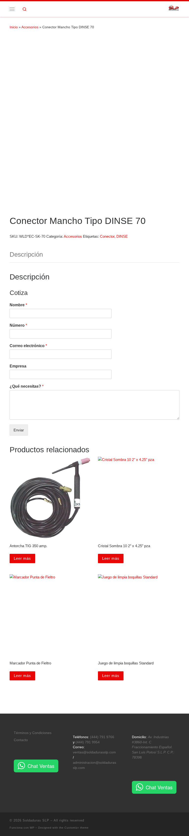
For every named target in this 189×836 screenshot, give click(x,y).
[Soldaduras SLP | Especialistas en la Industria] (173, 8)
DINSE (122, 236)
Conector (107, 236)
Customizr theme (76, 827)
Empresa (18, 366)
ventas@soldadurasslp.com (94, 752)
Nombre (18, 305)
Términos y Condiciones (32, 733)
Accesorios (29, 27)
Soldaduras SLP (36, 820)
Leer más (22, 558)
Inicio (14, 27)
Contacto (21, 740)
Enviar (19, 430)
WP (32, 827)
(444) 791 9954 (88, 742)
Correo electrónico (28, 346)
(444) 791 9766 (102, 737)
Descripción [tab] (26, 254)
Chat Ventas (41, 765)
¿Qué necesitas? (27, 386)
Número (18, 325)
